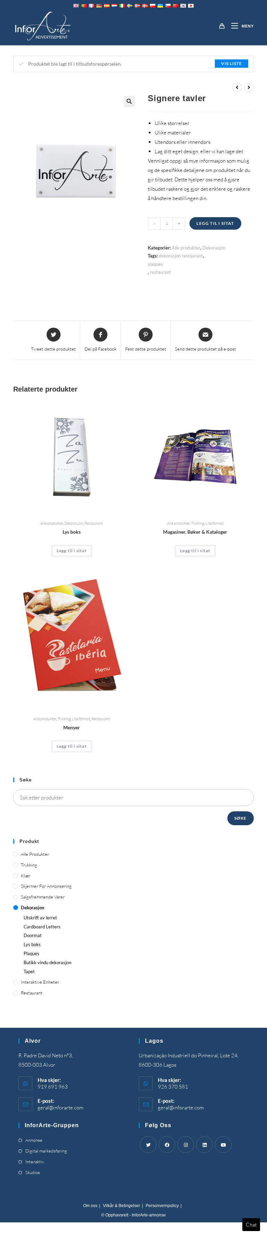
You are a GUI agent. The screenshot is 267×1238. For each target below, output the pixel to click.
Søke (240, 818)
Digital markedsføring (46, 1151)
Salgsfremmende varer (43, 897)
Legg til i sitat (215, 223)
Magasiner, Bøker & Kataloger (195, 532)
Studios (32, 1172)
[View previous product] (237, 87)
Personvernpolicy (162, 1205)
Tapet (29, 971)
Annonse (33, 1140)
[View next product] (249, 87)
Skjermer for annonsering (46, 886)
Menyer (71, 727)
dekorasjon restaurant (181, 256)
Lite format (214, 523)
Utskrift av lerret (40, 917)
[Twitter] (148, 1144)
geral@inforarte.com (60, 1107)
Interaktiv (34, 1161)
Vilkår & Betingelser (121, 1205)
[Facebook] (167, 1144)
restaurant (160, 272)
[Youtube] (223, 1144)
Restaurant (93, 523)
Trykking (197, 523)
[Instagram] (185, 1144)
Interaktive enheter (40, 982)
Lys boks (72, 532)
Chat (251, 1224)
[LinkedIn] (204, 1144)
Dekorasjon (213, 248)
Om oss (90, 1205)
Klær (25, 875)
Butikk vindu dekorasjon (47, 962)
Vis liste (231, 63)
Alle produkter (186, 248)
